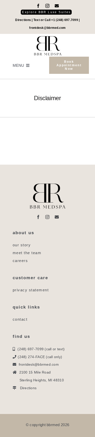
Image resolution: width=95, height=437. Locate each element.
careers (20, 260)
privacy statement (31, 290)
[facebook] (38, 6)
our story (22, 245)
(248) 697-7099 (30, 349)
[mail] (57, 6)
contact (20, 319)
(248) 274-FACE (31, 357)
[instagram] (47, 6)
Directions (23, 20)
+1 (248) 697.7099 (64, 20)
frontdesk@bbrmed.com (47, 28)
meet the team (27, 253)
